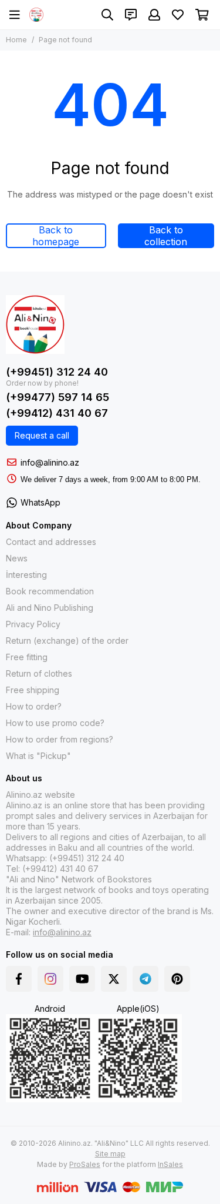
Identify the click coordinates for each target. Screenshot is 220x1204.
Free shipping (32, 690)
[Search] (107, 14)
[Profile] (154, 14)
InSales (170, 1164)
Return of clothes (39, 673)
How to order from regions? (59, 739)
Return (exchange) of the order (67, 641)
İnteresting (26, 575)
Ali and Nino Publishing (49, 608)
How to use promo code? (55, 723)
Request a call (42, 435)
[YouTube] (82, 979)
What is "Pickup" (38, 756)
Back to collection (165, 236)
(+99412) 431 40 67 (57, 413)
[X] (114, 979)
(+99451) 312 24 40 (57, 372)
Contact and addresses (51, 542)
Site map (110, 1153)
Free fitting (27, 657)
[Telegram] (145, 979)
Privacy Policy (33, 624)
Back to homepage (55, 236)
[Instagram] (50, 979)
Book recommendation (50, 591)
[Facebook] (19, 979)
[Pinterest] (177, 979)
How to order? (34, 706)
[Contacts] (131, 14)
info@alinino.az (50, 462)
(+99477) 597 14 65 (57, 397)
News (17, 558)
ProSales (84, 1164)
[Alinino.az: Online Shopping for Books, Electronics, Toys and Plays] (36, 15)
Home (16, 39)
